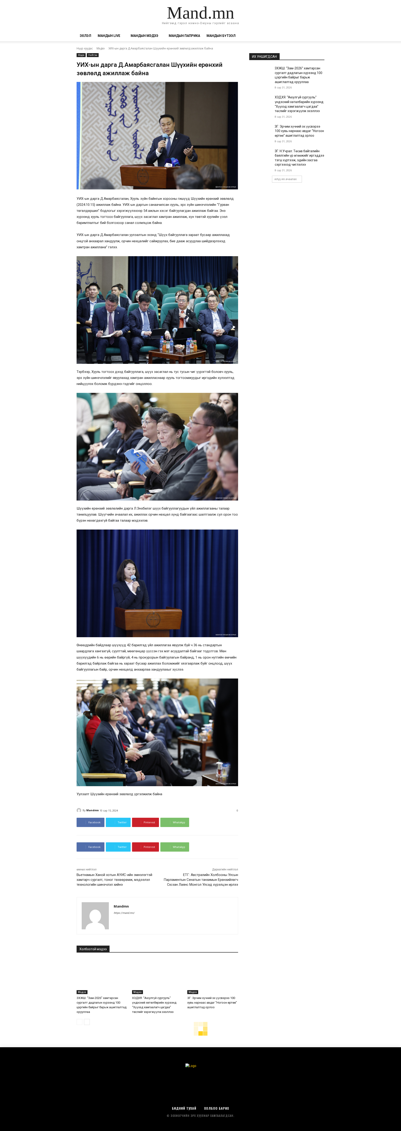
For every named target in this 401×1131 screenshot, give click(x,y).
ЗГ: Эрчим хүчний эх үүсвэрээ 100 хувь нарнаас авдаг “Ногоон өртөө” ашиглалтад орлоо (212, 1002)
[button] (318, 36)
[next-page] (87, 1022)
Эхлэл (85, 36)
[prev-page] (79, 1022)
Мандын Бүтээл (221, 36)
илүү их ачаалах (286, 179)
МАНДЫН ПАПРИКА (184, 36)
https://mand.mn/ (124, 912)
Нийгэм (92, 55)
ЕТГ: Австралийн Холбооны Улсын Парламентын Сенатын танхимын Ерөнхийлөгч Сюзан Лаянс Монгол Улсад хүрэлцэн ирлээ (201, 880)
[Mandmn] (80, 810)
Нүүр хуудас (85, 48)
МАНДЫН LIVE (109, 36)
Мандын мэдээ (144, 36)
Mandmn (92, 810)
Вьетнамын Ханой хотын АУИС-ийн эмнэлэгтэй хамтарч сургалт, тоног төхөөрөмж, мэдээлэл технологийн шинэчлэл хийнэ (114, 880)
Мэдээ (101, 48)
